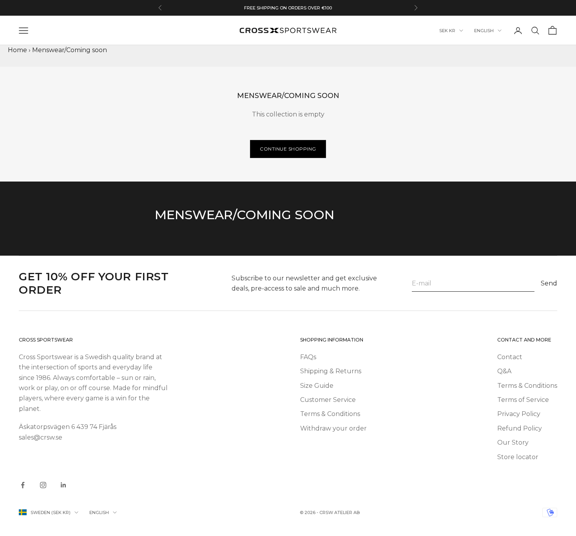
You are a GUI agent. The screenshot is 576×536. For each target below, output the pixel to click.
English (484, 30)
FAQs (308, 357)
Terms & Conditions (330, 414)
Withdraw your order (333, 428)
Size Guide (316, 385)
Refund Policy (519, 428)
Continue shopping (288, 149)
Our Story (513, 442)
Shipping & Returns (330, 371)
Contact (509, 357)
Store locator (517, 457)
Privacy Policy (518, 414)
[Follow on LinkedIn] (63, 485)
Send (549, 283)
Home (17, 50)
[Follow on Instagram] (43, 485)
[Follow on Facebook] (23, 485)
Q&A (504, 371)
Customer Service (328, 399)
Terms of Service (523, 399)
